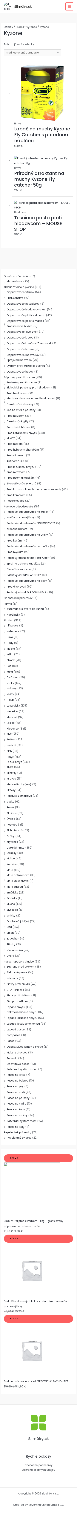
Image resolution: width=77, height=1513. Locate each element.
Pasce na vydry (16, 1103)
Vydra (10, 956)
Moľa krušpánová (18, 881)
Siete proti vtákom (18, 995)
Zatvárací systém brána (22, 1069)
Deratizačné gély (17, 421)
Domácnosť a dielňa (17, 276)
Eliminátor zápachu (19, 569)
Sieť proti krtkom (17, 1001)
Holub (10, 700)
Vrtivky (11, 915)
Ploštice (12, 813)
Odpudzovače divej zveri (22, 332)
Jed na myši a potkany (21, 410)
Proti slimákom (16, 455)
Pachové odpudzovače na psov (27, 581)
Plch (9, 751)
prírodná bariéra (17, 529)
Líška (10, 637)
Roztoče (12, 824)
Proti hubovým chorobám (23, 450)
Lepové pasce (16, 1029)
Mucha (11, 904)
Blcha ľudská (15, 830)
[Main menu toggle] (69, 6)
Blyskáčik (12, 910)
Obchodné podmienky (38, 1465)
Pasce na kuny (16, 1109)
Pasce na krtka (16, 1075)
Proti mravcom (16, 472)
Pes (9, 666)
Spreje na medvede (19, 360)
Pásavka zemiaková (19, 796)
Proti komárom (16, 495)
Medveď (12, 717)
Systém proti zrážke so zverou (26, 366)
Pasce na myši (16, 1092)
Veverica (12, 711)
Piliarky (11, 944)
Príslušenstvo (15, 298)
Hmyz (10, 757)
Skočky (11, 790)
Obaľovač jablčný (18, 921)
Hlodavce (13, 728)
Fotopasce (13, 1035)
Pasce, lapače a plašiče (19, 961)
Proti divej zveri (16, 586)
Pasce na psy (15, 1086)
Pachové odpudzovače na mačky (28, 546)
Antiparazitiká (15, 461)
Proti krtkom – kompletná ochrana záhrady (34, 489)
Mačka (11, 649)
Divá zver (13, 677)
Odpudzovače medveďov (23, 355)
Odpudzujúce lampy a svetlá (25, 1047)
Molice (11, 858)
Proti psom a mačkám (21, 478)
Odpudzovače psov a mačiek (25, 321)
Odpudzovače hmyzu (20, 349)
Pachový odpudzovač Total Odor (28, 558)
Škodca (8, 620)
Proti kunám (14, 540)
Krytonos (12, 842)
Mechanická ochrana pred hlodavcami (31, 398)
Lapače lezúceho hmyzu (22, 1018)
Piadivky (12, 898)
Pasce (10, 1041)
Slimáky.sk (23, 6)
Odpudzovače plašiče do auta (26, 315)
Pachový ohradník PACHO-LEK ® (27, 592)
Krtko (10, 654)
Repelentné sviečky (19, 1138)
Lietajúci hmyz (15, 847)
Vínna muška (15, 950)
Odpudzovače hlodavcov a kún (26, 309)
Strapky (11, 853)
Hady (10, 643)
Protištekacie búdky (20, 326)
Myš (9, 734)
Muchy (11, 438)
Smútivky (12, 892)
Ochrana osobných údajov (38, 1470)
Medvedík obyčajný (19, 784)
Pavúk (10, 807)
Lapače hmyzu (16, 1007)
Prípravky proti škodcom (19, 377)
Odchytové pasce (18, 1064)
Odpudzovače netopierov (23, 304)
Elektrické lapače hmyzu (22, 1012)
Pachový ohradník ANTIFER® (24, 575)
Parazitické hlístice (18, 427)
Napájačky (13, 615)
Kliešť (10, 767)
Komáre (12, 864)
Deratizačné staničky (20, 404)
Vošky (10, 801)
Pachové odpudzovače (18, 506)
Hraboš (11, 745)
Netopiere (13, 631)
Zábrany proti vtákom (20, 966)
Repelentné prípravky (17, 1132)
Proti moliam (15, 444)
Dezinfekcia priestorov (18, 598)
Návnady (12, 978)
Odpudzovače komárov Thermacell (29, 343)
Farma (8, 604)
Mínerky (11, 773)
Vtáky (10, 683)
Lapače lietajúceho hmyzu (23, 1024)
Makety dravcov (17, 1052)
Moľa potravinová (18, 875)
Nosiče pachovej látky (21, 517)
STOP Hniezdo (15, 990)
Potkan (11, 739)
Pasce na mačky (17, 1115)
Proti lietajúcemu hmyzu (22, 433)
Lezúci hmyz (14, 762)
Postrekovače (15, 501)
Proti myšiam (15, 552)
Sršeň (10, 933)
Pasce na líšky (15, 1127)
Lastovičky (13, 705)
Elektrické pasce (17, 972)
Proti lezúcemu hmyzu (20, 467)
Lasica (11, 723)
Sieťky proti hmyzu (18, 984)
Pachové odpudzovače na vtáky (27, 535)
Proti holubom (15, 416)
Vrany (10, 694)
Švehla (11, 819)
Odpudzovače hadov (20, 371)
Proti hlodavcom (17, 393)
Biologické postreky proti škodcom (28, 387)
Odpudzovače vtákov (20, 292)
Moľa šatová (15, 887)
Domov (8, 27)
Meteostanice (15, 281)
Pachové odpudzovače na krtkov (28, 512)
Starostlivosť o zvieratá (21, 483)
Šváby (11, 836)
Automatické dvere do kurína (25, 609)
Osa (9, 927)
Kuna (10, 672)
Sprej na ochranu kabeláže (23, 563)
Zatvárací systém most (21, 1121)
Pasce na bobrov (17, 1080)
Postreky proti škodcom (22, 382)
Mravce (11, 778)
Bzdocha (12, 938)
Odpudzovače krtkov (20, 337)
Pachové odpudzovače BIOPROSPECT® (31, 523)
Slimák (11, 660)
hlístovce (12, 625)
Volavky (12, 688)
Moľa (10, 870)
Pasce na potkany (18, 1098)
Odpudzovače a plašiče (19, 287)
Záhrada (12, 1058)
